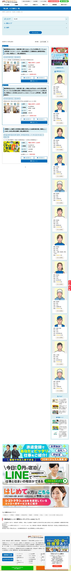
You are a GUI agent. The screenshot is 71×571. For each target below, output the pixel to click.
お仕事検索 (69, 283)
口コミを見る (60, 96)
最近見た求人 (69, 289)
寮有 (13, 29)
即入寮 (18, 29)
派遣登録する (7, 554)
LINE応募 (41, 77)
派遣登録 (54, 4)
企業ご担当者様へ (26, 1)
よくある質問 (32, 553)
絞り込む (36, 32)
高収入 (7, 29)
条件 (7, 27)
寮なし (7, 25)
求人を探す (6, 4)
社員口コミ (35, 4)
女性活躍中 (58, 29)
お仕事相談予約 (32, 559)
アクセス (31, 563)
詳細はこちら (35, 81)
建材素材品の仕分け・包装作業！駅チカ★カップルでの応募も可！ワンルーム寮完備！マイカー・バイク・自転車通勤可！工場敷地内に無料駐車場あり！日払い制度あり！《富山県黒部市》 (25, 51)
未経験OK (25, 29)
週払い (42, 29)
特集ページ (45, 4)
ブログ (26, 4)
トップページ (20, 553)
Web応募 (28, 77)
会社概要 (35, 1)
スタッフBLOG (32, 555)
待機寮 (16, 4)
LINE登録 (65, 1)
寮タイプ (9, 23)
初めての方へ (64, 4)
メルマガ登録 (43, 1)
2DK (20, 25)
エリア (8, 19)
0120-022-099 (54, 1)
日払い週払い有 (34, 29)
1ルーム (14, 25)
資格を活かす (49, 29)
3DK (25, 25)
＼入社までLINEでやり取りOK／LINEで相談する (17, 568)
